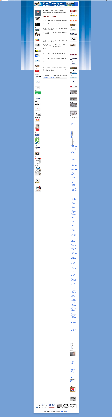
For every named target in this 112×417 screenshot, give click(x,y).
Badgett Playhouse (73, 359)
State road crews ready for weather (74, 274)
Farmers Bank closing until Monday (73, 258)
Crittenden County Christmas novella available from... (73, 172)
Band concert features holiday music (73, 249)
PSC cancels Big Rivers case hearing (74, 296)
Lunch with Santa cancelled (73, 310)
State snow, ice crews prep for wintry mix (73, 314)
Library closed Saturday (73, 240)
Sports (47, 6)
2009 (71, 346)
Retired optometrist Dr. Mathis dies (74, 146)
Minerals (72, 370)
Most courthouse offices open (73, 263)
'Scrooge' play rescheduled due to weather (74, 316)
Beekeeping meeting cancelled (73, 300)
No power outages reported (73, 255)
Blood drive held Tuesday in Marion (73, 238)
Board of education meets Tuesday (73, 271)
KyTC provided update (74, 272)
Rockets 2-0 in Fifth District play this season (73, 168)
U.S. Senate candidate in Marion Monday (74, 329)
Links (65, 6)
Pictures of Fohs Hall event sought (73, 184)
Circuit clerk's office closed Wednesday (73, 325)
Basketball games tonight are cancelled (73, 222)
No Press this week (73, 161)
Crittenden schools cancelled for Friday (74, 283)
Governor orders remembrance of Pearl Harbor (73, 245)
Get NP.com (72, 6)
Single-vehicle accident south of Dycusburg (73, 181)
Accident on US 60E (73, 319)
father (71, 364)
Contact (55, 6)
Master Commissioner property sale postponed (73, 295)
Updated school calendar (73, 186)
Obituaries (51, 6)
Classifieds (72, 122)
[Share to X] (57, 77)
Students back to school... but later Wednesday (73, 218)
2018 (71, 139)
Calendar (68, 6)
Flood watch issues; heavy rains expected (73, 177)
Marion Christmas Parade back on (73, 203)
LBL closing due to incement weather (73, 293)
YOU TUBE (71, 382)
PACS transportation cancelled (73, 277)
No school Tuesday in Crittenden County (73, 223)
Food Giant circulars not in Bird (73, 322)
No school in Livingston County (73, 227)
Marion (71, 368)
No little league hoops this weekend (73, 280)
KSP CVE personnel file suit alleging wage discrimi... (73, 175)
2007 (71, 348)
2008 (71, 347)
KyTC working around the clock (73, 241)
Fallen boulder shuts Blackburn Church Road (73, 164)
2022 (71, 135)
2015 (71, 142)
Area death (72, 152)
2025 (71, 132)
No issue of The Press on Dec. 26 (73, 210)
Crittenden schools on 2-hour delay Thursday (73, 212)
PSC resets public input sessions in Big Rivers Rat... (73, 202)
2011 (71, 344)
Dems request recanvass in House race (74, 208)
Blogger (67, 411)
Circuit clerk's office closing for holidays (74, 194)
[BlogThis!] (57, 77)
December (72, 145)
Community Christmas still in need (74, 191)
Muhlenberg (72, 372)
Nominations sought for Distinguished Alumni (73, 189)
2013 (71, 144)
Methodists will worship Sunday (73, 232)
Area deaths (72, 162)
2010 (71, 345)
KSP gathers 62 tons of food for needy (74, 169)
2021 (71, 136)
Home (44, 6)
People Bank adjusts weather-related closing (73, 252)
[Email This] (56, 77)
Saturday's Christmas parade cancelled (73, 318)
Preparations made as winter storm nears (74, 279)
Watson (71, 377)
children (72, 360)
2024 (71, 133)
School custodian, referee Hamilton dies (73, 321)
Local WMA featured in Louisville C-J (74, 165)
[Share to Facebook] (58, 77)
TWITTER (71, 381)
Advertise (58, 6)
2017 (71, 140)
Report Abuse (72, 393)
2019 (71, 138)
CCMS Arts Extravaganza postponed (73, 289)
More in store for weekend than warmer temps (73, 225)
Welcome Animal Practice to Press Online (73, 206)
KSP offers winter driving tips (73, 307)
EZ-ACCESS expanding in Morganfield (73, 299)
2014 (71, 143)
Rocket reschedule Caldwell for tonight (74, 200)
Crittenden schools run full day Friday (74, 198)
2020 (71, 137)
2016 (71, 141)
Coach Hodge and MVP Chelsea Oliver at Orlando (74, 151)
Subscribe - (40, 6)
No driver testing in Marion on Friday (73, 302)
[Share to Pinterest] (59, 77)
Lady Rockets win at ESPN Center (73, 156)
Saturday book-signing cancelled (74, 265)
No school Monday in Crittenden (73, 229)
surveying (72, 376)
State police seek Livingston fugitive (73, 154)
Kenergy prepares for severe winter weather (73, 285)
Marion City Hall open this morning (73, 262)
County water (72, 361)
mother (71, 371)
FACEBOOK (71, 380)
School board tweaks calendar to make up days (73, 214)
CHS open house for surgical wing (73, 230)
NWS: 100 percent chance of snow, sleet (73, 291)
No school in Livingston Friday (73, 275)
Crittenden (72, 362)
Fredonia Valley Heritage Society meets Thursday (73, 149)
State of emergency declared (73, 235)
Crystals (72, 363)
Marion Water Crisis (73, 369)
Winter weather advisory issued (73, 234)
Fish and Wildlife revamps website (73, 182)
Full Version (36, 6)
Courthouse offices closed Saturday (73, 312)
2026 (71, 131)
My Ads (62, 6)
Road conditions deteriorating (73, 257)
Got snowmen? (73, 250)
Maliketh (62, 411)
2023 (71, 134)
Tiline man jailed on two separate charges (73, 160)
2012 (71, 343)
